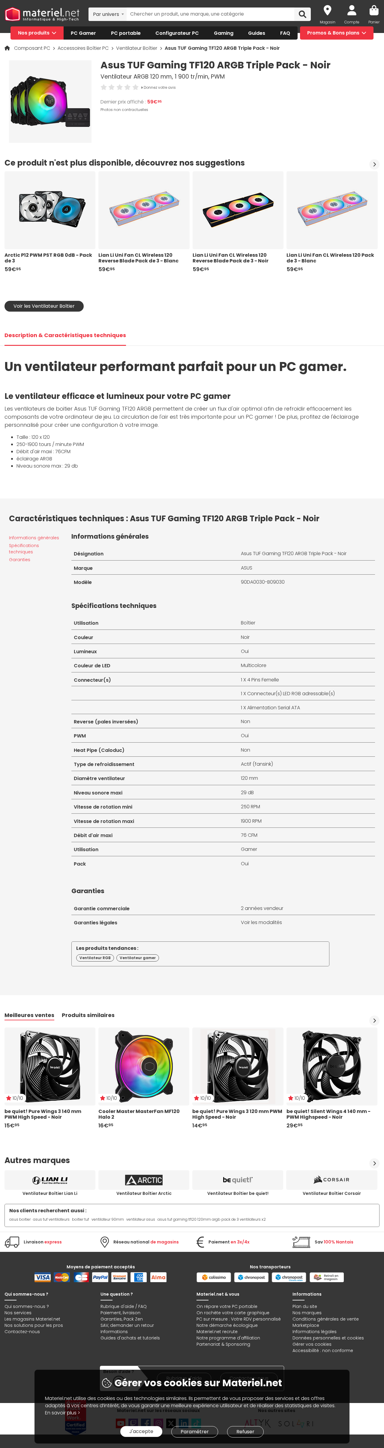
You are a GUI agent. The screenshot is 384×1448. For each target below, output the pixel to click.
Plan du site (304, 1306)
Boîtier (248, 622)
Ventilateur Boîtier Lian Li (49, 1193)
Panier (374, 22)
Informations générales (34, 538)
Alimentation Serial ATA (273, 707)
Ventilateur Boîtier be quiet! (237, 1193)
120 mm (249, 778)
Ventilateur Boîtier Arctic (144, 1193)
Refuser (245, 1431)
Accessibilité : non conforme (322, 1351)
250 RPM (250, 806)
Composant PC (32, 48)
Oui (245, 651)
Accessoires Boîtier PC (84, 48)
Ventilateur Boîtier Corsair (332, 1193)
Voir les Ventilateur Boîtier (44, 306)
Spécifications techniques (24, 549)
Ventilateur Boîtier (137, 48)
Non (245, 721)
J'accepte (141, 1431)
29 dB (247, 792)
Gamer (249, 849)
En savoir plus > (62, 1412)
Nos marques (307, 1313)
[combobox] (107, 14)
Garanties (19, 560)
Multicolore (253, 665)
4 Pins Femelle (263, 679)
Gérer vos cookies (312, 1344)
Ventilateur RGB (95, 957)
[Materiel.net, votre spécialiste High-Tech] (42, 14)
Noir (245, 637)
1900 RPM (251, 821)
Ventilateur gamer (138, 957)
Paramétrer (195, 1431)
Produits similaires (88, 1015)
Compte (351, 22)
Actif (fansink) (257, 764)
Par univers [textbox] (106, 14)
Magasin (327, 22)
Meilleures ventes (29, 1015)
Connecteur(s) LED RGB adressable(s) (291, 693)
